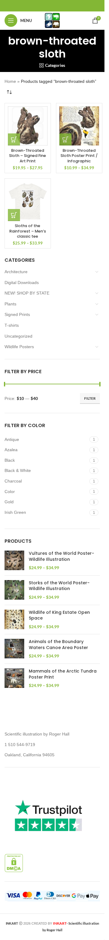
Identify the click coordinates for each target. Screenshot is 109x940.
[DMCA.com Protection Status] (14, 862)
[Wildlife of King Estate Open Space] (14, 620)
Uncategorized (18, 336)
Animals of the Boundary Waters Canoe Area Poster (58, 645)
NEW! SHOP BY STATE (27, 293)
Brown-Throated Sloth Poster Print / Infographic (79, 156)
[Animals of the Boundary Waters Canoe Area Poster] (14, 649)
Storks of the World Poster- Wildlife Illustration (59, 586)
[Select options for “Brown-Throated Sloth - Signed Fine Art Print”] (14, 139)
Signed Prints (17, 314)
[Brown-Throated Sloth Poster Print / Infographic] (79, 126)
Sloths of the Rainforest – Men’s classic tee (27, 231)
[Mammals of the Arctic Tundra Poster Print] (14, 678)
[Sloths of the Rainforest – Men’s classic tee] (28, 201)
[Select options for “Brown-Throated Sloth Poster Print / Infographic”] (65, 139)
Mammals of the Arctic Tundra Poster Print (63, 674)
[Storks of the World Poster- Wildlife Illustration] (14, 590)
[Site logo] (52, 20)
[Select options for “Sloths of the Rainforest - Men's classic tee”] (14, 215)
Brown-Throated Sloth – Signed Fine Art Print (27, 156)
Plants (10, 303)
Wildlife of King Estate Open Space (59, 615)
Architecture (16, 271)
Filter (90, 398)
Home (10, 81)
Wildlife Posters (19, 346)
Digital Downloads (22, 282)
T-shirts (12, 325)
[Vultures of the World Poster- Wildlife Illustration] (14, 561)
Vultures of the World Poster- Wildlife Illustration (61, 556)
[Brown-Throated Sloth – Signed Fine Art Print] (28, 126)
